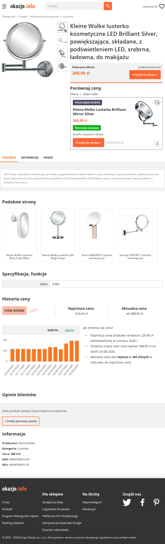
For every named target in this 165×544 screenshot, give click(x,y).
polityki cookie (127, 537)
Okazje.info (8, 16)
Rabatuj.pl (88, 509)
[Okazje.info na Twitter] (127, 503)
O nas (5, 502)
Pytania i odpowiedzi (55, 530)
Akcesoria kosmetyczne (45, 16)
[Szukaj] (77, 4)
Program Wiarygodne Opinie (20, 516)
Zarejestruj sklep (52, 502)
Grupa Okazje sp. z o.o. (33, 537)
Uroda (23, 16)
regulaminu (106, 537)
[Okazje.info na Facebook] (142, 503)
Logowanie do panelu (56, 509)
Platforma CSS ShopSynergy (60, 516)
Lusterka (68, 16)
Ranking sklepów (13, 523)
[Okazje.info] (24, 6)
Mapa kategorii (92, 502)
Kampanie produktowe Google (61, 523)
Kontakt (7, 509)
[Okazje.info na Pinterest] (156, 503)
